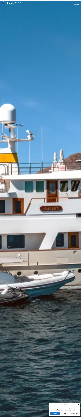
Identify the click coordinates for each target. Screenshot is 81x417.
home (28, 1)
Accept (55, 413)
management (76, 1)
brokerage (50, 1)
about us (42, 1)
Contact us (77, 4)
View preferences (74, 413)
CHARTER (57, 1)
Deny (65, 413)
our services (34, 1)
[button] (78, 404)
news (70, 1)
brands (64, 1)
